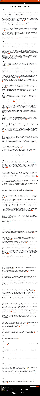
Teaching (25, 390)
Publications (26, 389)
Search (38, 386)
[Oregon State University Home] (2, 1)
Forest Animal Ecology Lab (20, 3)
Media (22, 390)
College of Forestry (10, 0)
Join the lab (22, 392)
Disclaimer (12, 394)
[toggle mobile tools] (39, 0)
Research (22, 389)
